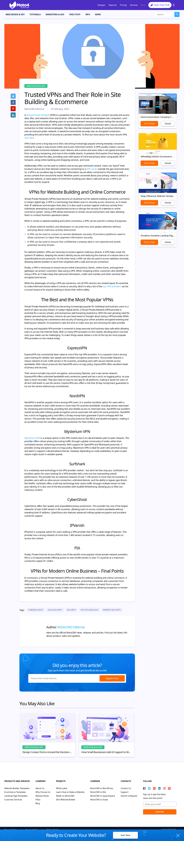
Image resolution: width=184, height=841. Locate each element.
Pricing (123, 5)
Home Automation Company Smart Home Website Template (158, 116)
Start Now (125, 835)
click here (29, 137)
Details (168, 123)
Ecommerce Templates (15, 792)
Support (124, 792)
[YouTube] (154, 788)
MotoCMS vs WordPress (101, 788)
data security (55, 609)
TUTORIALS (35, 14)
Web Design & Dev (36, 86)
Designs (101, 5)
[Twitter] (13, 96)
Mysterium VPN (32, 437)
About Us (40, 788)
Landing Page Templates (16, 795)
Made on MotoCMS (65, 795)
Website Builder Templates (17, 788)
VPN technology (89, 609)
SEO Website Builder (65, 799)
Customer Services (13, 799)
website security (112, 609)
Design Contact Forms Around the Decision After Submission (47, 752)
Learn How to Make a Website (70, 792)
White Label (61, 788)
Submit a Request (129, 795)
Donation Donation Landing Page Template (158, 235)
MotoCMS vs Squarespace (102, 795)
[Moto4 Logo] (19, 5)
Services (134, 5)
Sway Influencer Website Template (158, 196)
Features (113, 5)
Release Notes (42, 795)
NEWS (98, 14)
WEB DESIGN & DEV (15, 14)
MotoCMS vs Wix (98, 792)
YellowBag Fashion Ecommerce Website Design (158, 156)
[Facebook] (13, 102)
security (71, 609)
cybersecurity (35, 609)
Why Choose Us (43, 792)
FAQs (38, 799)
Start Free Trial (161, 4)
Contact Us (126, 788)
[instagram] (164, 788)
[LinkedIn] (13, 114)
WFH (87, 14)
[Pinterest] (13, 108)
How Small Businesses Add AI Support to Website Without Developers (106, 752)
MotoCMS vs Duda (99, 799)
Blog (143, 5)
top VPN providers (112, 286)
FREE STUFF (74, 14)
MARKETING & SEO (55, 14)
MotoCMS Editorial (34, 108)
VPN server (91, 168)
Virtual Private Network (38, 114)
